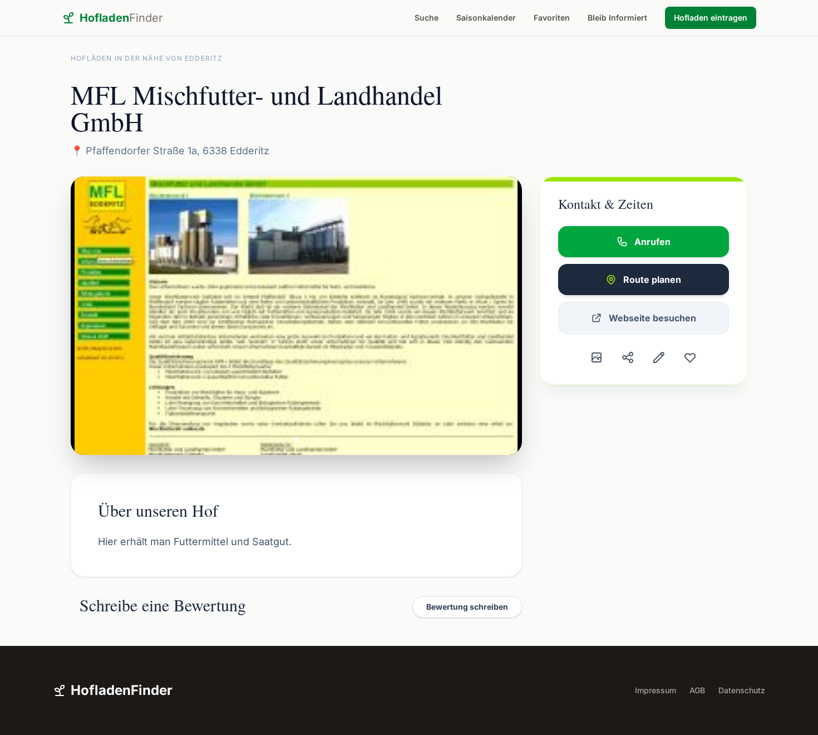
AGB (697, 690)
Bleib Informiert (617, 17)
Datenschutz (741, 690)
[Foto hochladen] (597, 357)
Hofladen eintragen (710, 17)
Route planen (652, 279)
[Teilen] (628, 357)
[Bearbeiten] (659, 357)
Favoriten (552, 17)
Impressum (655, 690)
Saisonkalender (486, 17)
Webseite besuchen (652, 318)
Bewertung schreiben (467, 606)
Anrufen (652, 241)
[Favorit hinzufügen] (690, 357)
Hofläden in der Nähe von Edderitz (147, 58)
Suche (426, 17)
